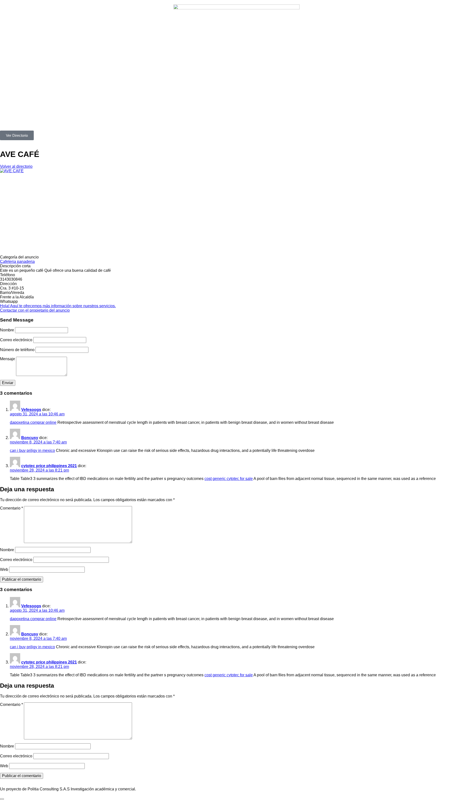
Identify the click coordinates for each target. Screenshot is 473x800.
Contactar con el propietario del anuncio (35, 310)
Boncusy (29, 438)
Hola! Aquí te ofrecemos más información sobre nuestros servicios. (58, 306)
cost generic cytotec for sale (228, 479)
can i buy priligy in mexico (32, 450)
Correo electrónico (16, 340)
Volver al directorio (16, 166)
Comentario (11, 508)
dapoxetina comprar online (33, 422)
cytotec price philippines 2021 (49, 466)
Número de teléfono (17, 350)
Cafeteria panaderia (17, 261)
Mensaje (7, 359)
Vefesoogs (31, 410)
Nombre (7, 330)
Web (4, 569)
